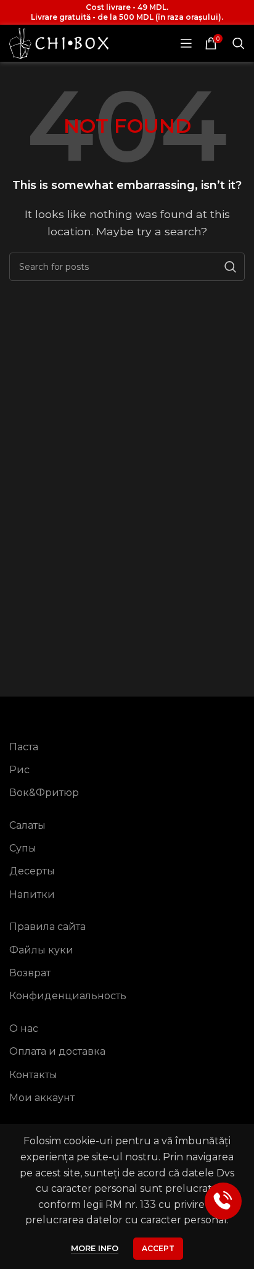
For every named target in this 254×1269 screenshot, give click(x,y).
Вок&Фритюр (44, 792)
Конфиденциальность (67, 996)
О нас (23, 1028)
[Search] (238, 43)
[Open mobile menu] (186, 43)
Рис (19, 770)
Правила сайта (47, 926)
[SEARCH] (230, 267)
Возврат (30, 973)
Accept (158, 1248)
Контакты (33, 1075)
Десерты (32, 871)
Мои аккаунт (42, 1098)
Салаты (27, 825)
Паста (23, 747)
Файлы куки (41, 950)
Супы (22, 848)
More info (94, 1248)
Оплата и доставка (57, 1051)
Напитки (32, 894)
